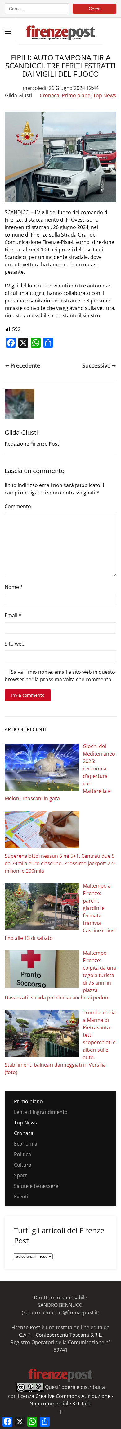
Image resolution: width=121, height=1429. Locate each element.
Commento (18, 506)
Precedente (25, 365)
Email (13, 615)
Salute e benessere (36, 1186)
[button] (8, 31)
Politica (22, 1154)
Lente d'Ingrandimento (41, 1112)
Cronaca (49, 95)
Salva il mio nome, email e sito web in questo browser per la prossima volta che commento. (60, 676)
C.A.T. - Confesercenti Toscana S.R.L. (60, 1334)
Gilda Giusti (18, 95)
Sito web (15, 643)
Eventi (21, 1196)
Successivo (96, 365)
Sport (20, 1175)
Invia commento (27, 695)
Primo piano (76, 95)
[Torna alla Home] (60, 29)
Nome (14, 587)
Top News (104, 95)
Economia (25, 1143)
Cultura (22, 1164)
